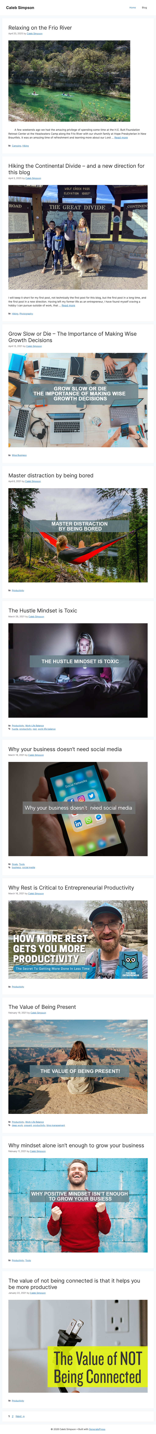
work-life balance (46, 729)
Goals (15, 864)
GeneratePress (97, 1429)
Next (20, 1416)
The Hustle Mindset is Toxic (42, 610)
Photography (26, 313)
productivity (25, 729)
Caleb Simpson (20, 7)
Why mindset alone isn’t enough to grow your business (76, 1145)
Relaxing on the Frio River (40, 27)
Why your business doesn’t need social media (65, 749)
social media (28, 867)
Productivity (18, 590)
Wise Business (19, 455)
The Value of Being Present (42, 1007)
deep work (17, 1125)
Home (132, 7)
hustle (15, 729)
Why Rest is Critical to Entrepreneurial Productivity (71, 887)
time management (55, 1125)
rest (35, 729)
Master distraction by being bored (51, 475)
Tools (22, 864)
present (28, 1125)
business (16, 867)
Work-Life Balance (34, 725)
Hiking (25, 145)
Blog (144, 7)
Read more (121, 137)
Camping (16, 145)
